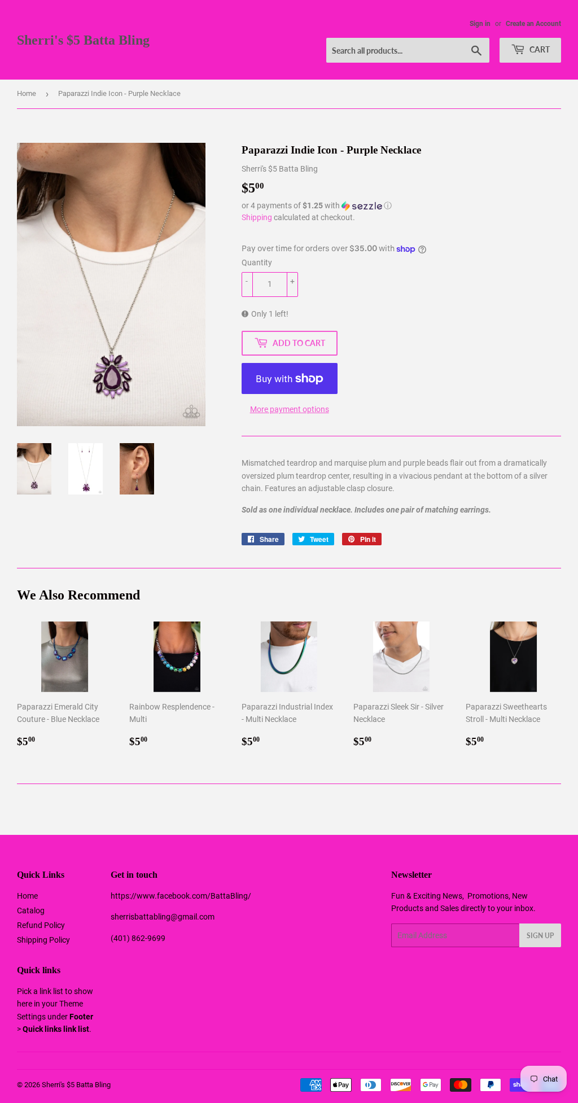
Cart (539, 49)
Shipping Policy (43, 939)
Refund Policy (41, 925)
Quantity (257, 262)
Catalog (31, 910)
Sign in (480, 24)
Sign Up (540, 935)
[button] (401, 205)
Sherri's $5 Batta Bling (83, 39)
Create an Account (533, 24)
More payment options (289, 409)
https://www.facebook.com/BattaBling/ (181, 895)
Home (26, 93)
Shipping (257, 217)
